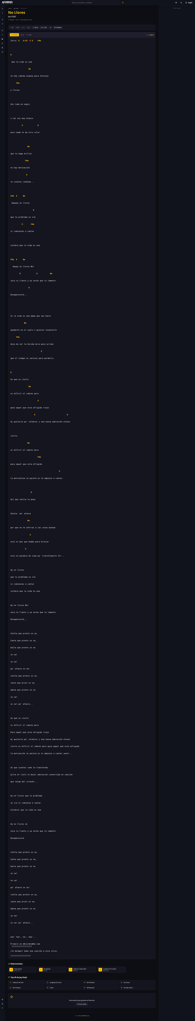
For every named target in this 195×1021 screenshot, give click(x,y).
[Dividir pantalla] (2, 52)
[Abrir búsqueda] (181, 3)
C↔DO (45, 27)
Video (30, 35)
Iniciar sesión (83, 1004)
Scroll (36, 27)
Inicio (9, 8)
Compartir (58, 27)
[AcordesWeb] (10, 2)
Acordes (15, 35)
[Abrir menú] (176, 3)
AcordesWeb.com (84, 1015)
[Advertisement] (177, 44)
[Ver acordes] (2, 48)
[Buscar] (123, 3)
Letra (22, 35)
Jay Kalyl (16, 8)
